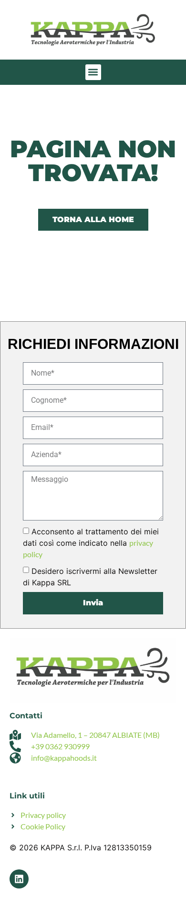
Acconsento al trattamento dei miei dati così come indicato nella (91, 543)
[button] (93, 72)
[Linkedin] (19, 878)
